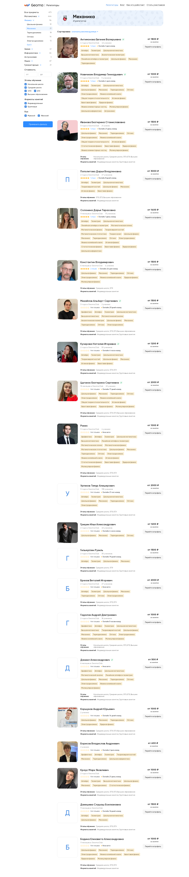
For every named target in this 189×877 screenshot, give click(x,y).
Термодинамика (34, 33)
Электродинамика (35, 41)
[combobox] (85, 31)
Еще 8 (29, 44)
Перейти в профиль (153, 47)
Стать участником (156, 5)
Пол (26, 111)
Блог (122, 5)
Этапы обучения (32, 80)
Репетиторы (112, 5)
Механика (31, 28)
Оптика (30, 37)
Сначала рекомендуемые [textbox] (84, 31)
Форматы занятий (33, 99)
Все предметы (31, 12)
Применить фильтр (38, 124)
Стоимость (29, 69)
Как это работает (136, 5)
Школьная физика (34, 24)
